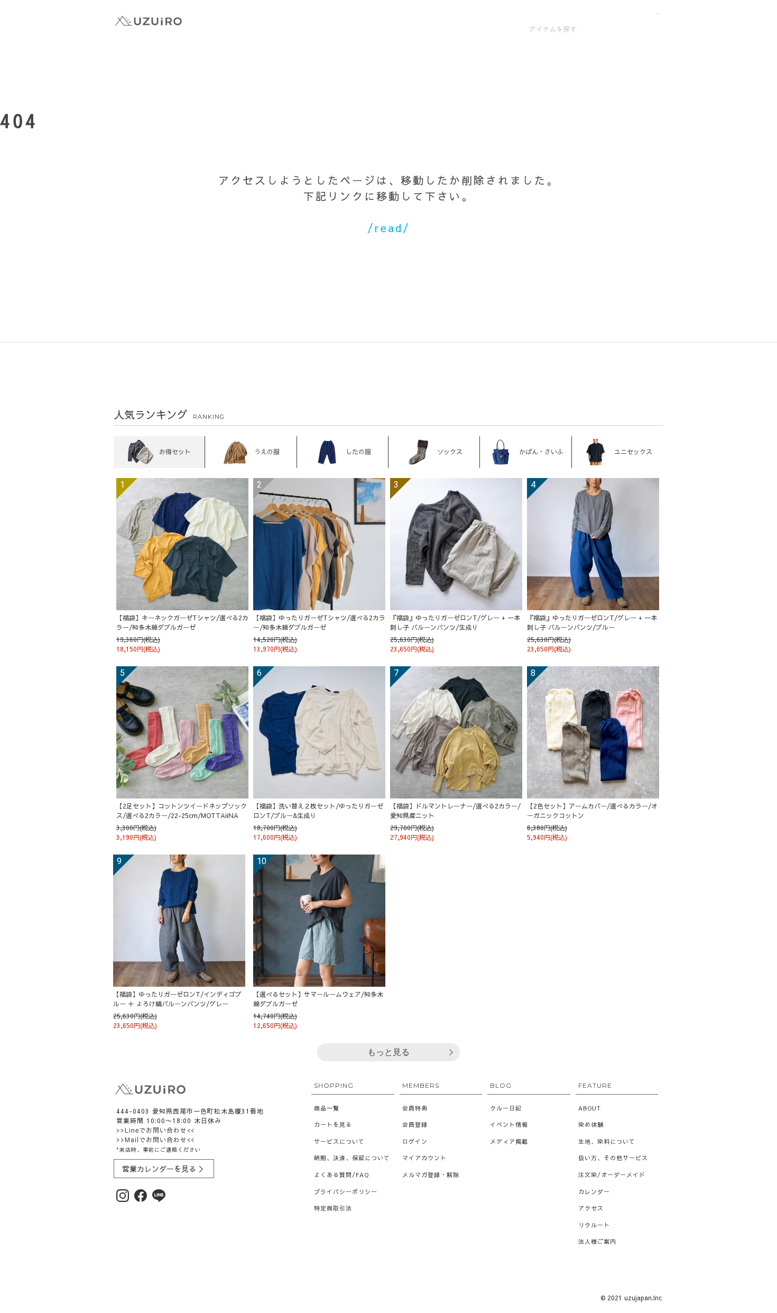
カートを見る (333, 1124)
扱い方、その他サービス (613, 1158)
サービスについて (339, 1141)
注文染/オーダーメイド (611, 1175)
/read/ (388, 228)
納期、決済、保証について (352, 1158)
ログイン (415, 1141)
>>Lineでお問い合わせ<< (155, 1130)
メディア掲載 (509, 1141)
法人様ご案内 (597, 1241)
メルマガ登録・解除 (430, 1175)
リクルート (594, 1225)
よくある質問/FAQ (341, 1175)
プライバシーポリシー (345, 1192)
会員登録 (415, 1124)
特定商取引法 (333, 1208)
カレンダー (594, 1192)
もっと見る (388, 1052)
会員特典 (415, 1108)
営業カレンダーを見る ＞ (164, 1168)
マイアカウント (424, 1158)
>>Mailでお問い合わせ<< (155, 1139)
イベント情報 (509, 1124)
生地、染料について (606, 1141)
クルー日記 (506, 1108)
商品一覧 (326, 1108)
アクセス (591, 1208)
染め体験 (591, 1124)
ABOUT (589, 1108)
